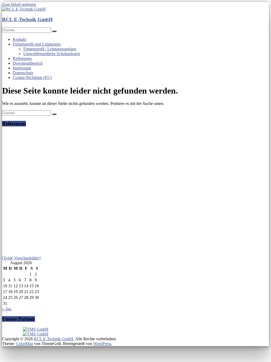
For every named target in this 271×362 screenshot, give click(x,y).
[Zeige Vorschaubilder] (21, 258)
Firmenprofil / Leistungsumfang (49, 49)
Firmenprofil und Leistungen (37, 44)
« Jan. (7, 309)
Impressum (22, 68)
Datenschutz (23, 72)
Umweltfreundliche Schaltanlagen (51, 53)
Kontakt (19, 39)
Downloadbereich (28, 63)
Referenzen (22, 58)
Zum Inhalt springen (19, 4)
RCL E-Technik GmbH (27, 19)
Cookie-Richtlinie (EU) (32, 77)
